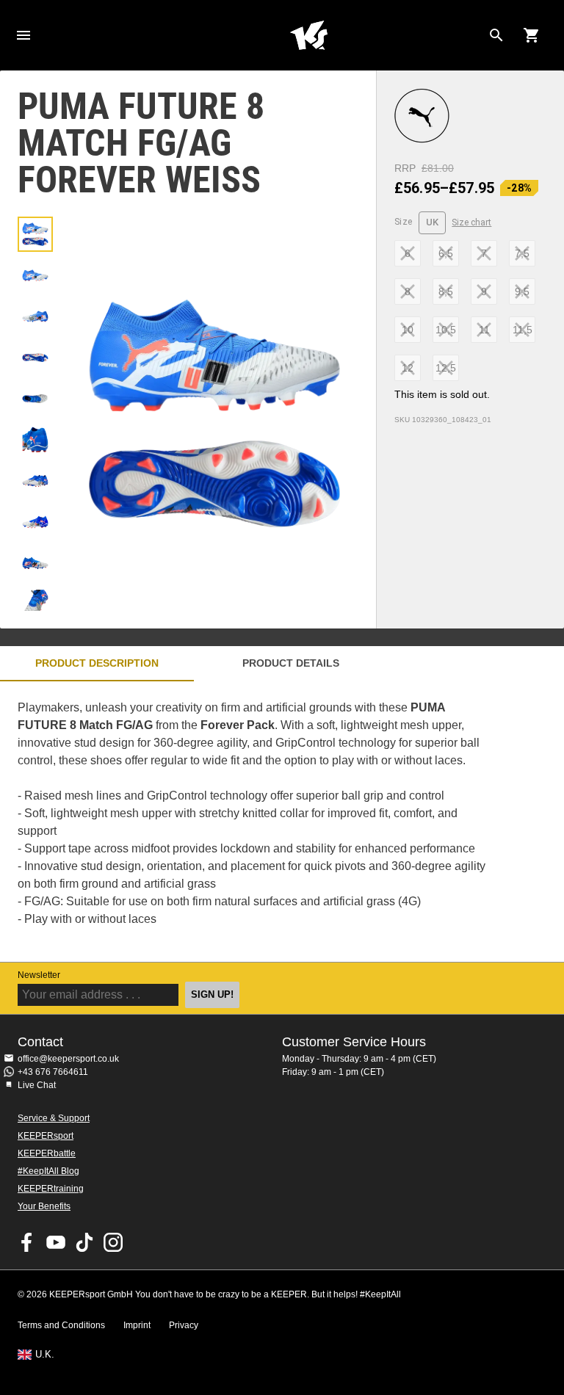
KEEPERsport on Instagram (113, 1242)
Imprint (137, 1325)
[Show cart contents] (531, 35)
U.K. (44, 1354)
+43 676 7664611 (53, 1072)
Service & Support (54, 1118)
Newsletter (39, 975)
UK (432, 222)
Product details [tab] (290, 663)
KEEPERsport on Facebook (27, 1242)
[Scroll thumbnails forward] (35, 592)
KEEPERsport (45, 1136)
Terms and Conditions (61, 1325)
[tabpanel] (257, 821)
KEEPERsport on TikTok (84, 1242)
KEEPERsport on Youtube (55, 1242)
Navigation (23, 35)
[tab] (35, 234)
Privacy (183, 1325)
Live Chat (37, 1085)
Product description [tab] (97, 663)
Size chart (471, 222)
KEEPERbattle (47, 1153)
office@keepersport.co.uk (68, 1059)
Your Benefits (44, 1206)
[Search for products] (496, 35)
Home (308, 35)
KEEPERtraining (51, 1189)
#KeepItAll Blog (48, 1171)
